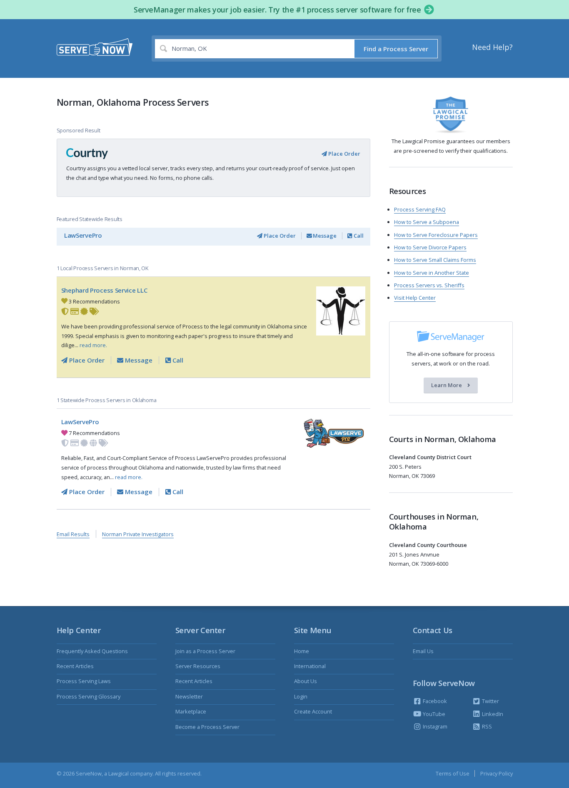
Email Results (73, 534)
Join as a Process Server (205, 651)
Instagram (434, 726)
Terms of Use (452, 773)
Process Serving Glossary (88, 696)
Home (301, 651)
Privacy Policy (496, 773)
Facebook (434, 701)
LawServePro (83, 235)
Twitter (490, 701)
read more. (93, 345)
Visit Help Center (415, 297)
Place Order (343, 153)
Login (300, 696)
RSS (486, 726)
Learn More (447, 385)
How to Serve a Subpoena (426, 222)
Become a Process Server (207, 727)
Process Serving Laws (84, 681)
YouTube (433, 714)
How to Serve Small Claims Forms (435, 259)
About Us (305, 681)
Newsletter (189, 696)
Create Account (313, 711)
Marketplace (190, 711)
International (310, 666)
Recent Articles (75, 666)
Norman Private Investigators (138, 534)
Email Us (423, 651)
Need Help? (492, 47)
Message (324, 235)
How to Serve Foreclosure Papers (436, 235)
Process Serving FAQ (420, 209)
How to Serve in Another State (431, 272)
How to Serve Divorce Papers (430, 247)
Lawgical (118, 773)
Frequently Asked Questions (92, 651)
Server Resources (197, 666)
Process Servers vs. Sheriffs (429, 285)
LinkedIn (492, 714)
